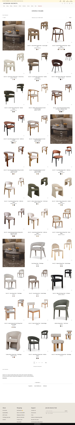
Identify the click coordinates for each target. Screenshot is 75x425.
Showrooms (33, 412)
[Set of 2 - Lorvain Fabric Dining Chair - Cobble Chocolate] (37, 63)
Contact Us (33, 410)
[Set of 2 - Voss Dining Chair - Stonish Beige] (37, 280)
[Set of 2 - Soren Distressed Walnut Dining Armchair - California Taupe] (61, 94)
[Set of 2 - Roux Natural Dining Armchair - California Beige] (37, 156)
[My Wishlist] (65, 3)
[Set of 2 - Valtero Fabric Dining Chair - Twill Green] (37, 188)
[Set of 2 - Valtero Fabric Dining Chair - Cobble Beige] (61, 188)
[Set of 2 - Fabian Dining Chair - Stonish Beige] (61, 250)
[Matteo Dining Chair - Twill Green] (61, 310)
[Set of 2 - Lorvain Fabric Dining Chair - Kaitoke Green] (14, 94)
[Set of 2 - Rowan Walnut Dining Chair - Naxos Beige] (61, 32)
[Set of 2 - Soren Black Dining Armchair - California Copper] (14, 125)
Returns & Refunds (20, 417)
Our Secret (5, 410)
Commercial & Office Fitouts (37, 422)
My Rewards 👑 (20, 410)
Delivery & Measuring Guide (36, 417)
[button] (37, 424)
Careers (4, 419)
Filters (5, 17)
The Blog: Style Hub (6, 417)
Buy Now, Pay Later (35, 419)
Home (3, 15)
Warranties (19, 422)
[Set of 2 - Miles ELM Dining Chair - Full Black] (61, 280)
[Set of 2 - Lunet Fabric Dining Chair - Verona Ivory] (14, 63)
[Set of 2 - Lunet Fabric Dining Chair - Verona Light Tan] (37, 32)
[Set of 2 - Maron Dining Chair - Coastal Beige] (37, 310)
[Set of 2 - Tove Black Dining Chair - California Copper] (61, 156)
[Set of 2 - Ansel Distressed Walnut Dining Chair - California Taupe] (14, 219)
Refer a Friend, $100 (21, 412)
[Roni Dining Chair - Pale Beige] (37, 250)
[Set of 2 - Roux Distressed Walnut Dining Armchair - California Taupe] (14, 156)
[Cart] (72, 3)
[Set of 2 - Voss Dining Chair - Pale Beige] (14, 280)
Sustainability (5, 412)
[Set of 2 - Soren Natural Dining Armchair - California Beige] (37, 125)
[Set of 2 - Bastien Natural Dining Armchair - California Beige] (37, 94)
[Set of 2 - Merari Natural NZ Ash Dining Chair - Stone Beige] (14, 310)
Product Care (19, 419)
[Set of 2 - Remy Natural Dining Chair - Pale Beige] (61, 341)
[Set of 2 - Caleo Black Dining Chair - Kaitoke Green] (37, 341)
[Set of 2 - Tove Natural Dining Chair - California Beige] (14, 188)
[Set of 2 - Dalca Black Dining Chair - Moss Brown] (61, 63)
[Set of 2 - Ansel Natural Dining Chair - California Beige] (37, 219)
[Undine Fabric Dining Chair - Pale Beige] (14, 341)
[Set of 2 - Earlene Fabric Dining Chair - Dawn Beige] (61, 219)
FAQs (32, 415)
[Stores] (67, 3)
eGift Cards (5, 415)
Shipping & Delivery (21, 415)
